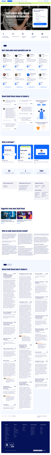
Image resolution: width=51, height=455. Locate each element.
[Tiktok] (45, 450)
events (14, 245)
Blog (14, 433)
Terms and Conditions (16, 432)
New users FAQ (6, 440)
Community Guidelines (16, 430)
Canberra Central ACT (21, 55)
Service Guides (6, 433)
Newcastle (41, 432)
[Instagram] (44, 450)
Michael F (20, 54)
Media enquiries (15, 429)
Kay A (43, 54)
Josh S (7, 54)
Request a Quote (7, 69)
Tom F (7, 73)
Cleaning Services (33, 428)
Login (23, 429)
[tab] (5, 45)
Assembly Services (33, 433)
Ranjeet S (32, 54)
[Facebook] (42, 450)
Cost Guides (6, 432)
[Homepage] (4, 1)
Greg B (19, 73)
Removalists (32, 430)
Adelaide (41, 431)
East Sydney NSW (8, 55)
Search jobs (6, 431)
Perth (41, 430)
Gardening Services (33, 431)
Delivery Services (32, 429)
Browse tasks (24, 428)
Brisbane (41, 429)
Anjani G (43, 73)
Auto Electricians (32, 432)
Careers (15, 428)
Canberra (41, 433)
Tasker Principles (15, 431)
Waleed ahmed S (33, 73)
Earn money (6, 429)
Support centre (24, 430)
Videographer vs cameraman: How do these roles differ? (24, 221)
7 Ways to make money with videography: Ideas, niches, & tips (7, 221)
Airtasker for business (7, 428)
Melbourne (41, 428)
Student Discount (7, 438)
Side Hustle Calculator (7, 430)
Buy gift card (29, 3)
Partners (6, 439)
